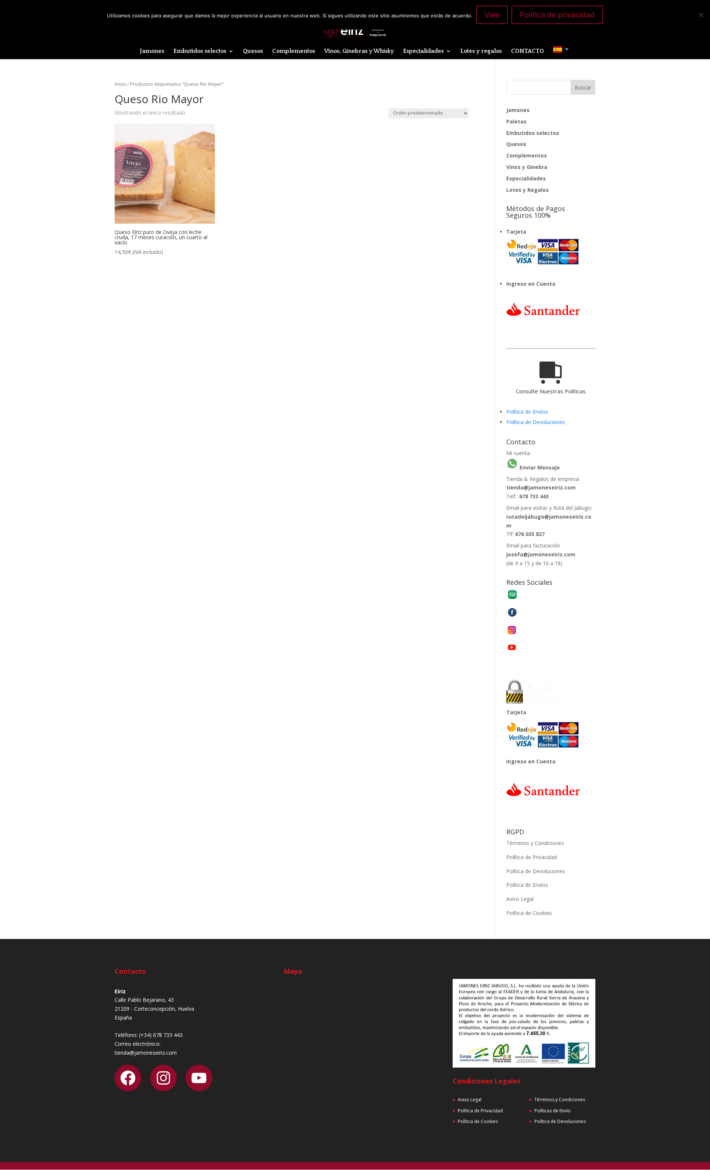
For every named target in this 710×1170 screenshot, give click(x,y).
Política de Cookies (529, 912)
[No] (700, 14)
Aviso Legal (520, 898)
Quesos (253, 51)
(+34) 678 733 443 (161, 1034)
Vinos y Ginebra (526, 166)
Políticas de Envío (552, 1111)
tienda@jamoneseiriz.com (541, 487)
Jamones (152, 51)
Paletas (516, 121)
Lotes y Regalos (527, 189)
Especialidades (423, 51)
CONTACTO (527, 51)
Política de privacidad (557, 14)
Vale (492, 14)
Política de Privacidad (531, 857)
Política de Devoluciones (535, 421)
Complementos (293, 51)
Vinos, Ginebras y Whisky (359, 51)
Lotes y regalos (481, 51)
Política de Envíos (527, 411)
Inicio (120, 84)
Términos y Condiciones (535, 843)
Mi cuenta (518, 453)
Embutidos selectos (199, 51)
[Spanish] (561, 52)
